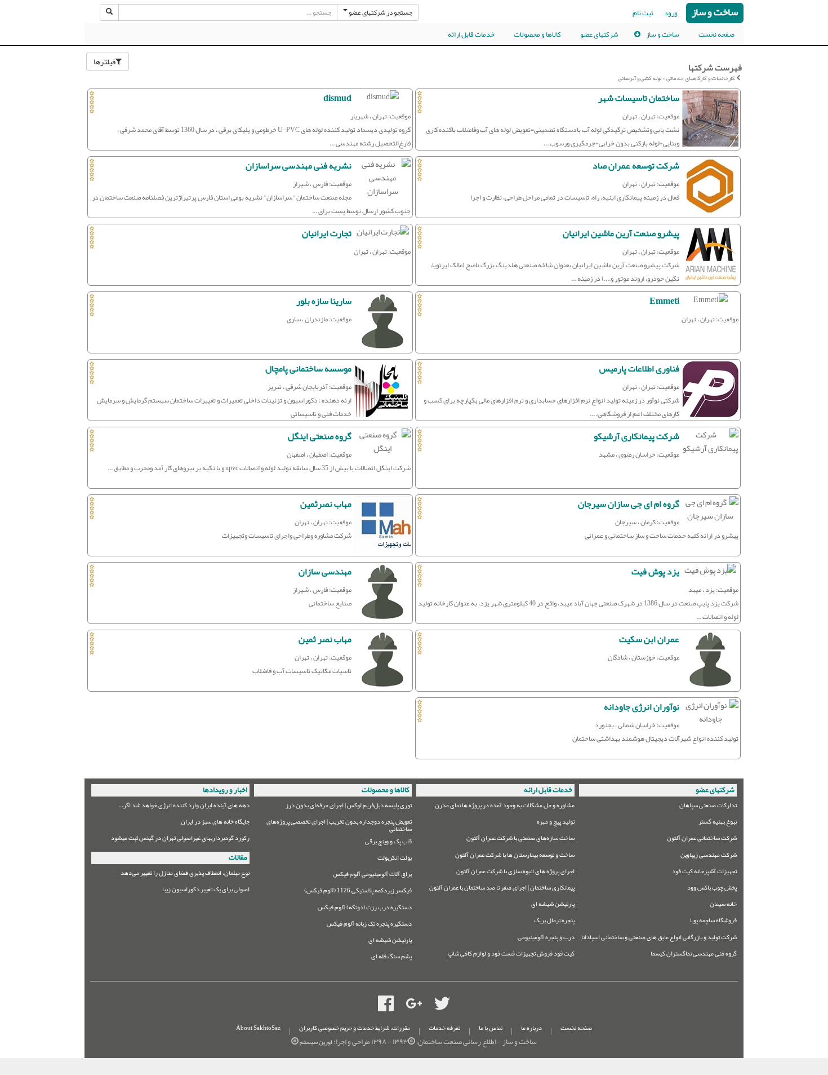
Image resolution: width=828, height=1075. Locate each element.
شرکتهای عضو (599, 34)
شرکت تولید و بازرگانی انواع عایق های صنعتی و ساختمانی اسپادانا (659, 939)
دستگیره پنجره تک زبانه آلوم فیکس (369, 925)
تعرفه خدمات (444, 1027)
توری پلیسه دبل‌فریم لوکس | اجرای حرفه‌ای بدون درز (349, 807)
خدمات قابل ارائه (471, 34)
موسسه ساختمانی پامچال (308, 369)
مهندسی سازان (325, 572)
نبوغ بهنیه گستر (717, 823)
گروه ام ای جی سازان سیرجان (628, 504)
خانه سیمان (723, 905)
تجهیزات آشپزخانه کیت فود (704, 873)
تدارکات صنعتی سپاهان (708, 807)
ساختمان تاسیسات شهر (638, 98)
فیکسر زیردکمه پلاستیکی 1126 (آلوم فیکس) (358, 892)
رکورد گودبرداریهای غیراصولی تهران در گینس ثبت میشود (180, 839)
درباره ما (531, 1027)
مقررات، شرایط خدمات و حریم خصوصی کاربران (354, 1027)
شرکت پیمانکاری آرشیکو (636, 436)
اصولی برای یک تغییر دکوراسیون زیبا (206, 891)
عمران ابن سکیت (649, 639)
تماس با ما (490, 1027)
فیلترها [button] (104, 61)
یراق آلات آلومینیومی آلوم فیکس (372, 876)
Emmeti (664, 301)
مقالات (238, 857)
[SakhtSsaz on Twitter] (442, 1006)
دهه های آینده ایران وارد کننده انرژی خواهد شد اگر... (184, 807)
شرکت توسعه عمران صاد (636, 166)
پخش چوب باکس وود (712, 889)
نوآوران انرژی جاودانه (641, 707)
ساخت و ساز (715, 12)
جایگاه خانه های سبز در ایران (215, 823)
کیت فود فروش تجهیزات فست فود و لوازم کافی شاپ (511, 955)
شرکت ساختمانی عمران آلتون (702, 839)
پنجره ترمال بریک (554, 922)
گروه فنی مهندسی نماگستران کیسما (694, 955)
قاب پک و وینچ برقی (388, 843)
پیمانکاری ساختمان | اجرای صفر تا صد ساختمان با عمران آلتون (502, 889)
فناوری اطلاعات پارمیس (639, 369)
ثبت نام (643, 13)
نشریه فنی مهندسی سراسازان (298, 166)
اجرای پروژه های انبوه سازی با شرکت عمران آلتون (515, 873)
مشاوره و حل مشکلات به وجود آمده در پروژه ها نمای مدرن (505, 807)
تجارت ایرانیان (326, 233)
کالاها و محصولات (537, 34)
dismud (337, 98)
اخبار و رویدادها (225, 789)
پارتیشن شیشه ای (553, 905)
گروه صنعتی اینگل (319, 436)
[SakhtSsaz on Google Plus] (414, 1006)
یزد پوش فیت (655, 572)
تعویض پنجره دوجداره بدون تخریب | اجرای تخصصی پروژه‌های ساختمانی (339, 826)
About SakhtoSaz (258, 1027)
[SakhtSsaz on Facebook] (385, 1006)
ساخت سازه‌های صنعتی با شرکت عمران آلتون (520, 839)
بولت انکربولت (394, 859)
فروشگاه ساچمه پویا (713, 922)
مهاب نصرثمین (325, 504)
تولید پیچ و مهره (556, 823)
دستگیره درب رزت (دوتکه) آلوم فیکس (365, 909)
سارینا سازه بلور (323, 301)
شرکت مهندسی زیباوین (708, 856)
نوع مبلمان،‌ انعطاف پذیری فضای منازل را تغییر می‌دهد (185, 874)
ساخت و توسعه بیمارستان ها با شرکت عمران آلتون (515, 856)
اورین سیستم (316, 1042)
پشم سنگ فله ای (391, 958)
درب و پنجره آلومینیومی (546, 939)
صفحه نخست (716, 34)
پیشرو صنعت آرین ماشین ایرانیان (621, 233)
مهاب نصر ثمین (325, 639)
